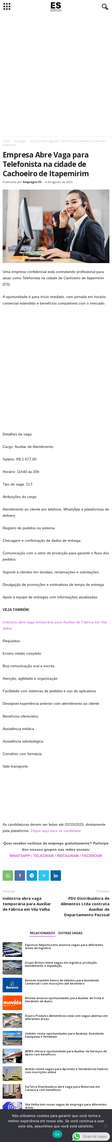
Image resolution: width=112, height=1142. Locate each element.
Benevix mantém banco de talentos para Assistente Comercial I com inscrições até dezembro (62, 981)
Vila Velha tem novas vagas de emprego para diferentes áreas (66, 1105)
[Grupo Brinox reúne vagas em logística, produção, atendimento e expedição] (12, 967)
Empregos (20, 141)
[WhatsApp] (8, 875)
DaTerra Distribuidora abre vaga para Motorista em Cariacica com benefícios (62, 1088)
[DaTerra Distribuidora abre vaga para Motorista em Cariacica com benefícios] (12, 1091)
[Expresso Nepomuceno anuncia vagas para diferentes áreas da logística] (12, 949)
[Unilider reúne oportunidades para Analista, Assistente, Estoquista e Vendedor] (12, 1038)
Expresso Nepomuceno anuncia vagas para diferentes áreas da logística (64, 946)
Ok (57, 1134)
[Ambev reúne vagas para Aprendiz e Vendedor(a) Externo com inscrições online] (12, 1073)
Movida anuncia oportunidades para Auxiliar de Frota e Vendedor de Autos (64, 999)
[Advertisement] (56, 75)
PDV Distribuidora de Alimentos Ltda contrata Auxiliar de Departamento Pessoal (85, 906)
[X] (44, 875)
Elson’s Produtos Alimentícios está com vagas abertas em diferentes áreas (66, 1017)
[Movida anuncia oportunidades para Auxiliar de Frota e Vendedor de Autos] (12, 1002)
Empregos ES (32, 182)
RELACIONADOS (42, 933)
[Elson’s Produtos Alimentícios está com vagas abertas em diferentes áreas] (12, 1020)
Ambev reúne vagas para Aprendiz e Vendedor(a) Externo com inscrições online (66, 1070)
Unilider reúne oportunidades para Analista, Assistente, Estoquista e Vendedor (64, 1034)
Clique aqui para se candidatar (55, 831)
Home (6, 141)
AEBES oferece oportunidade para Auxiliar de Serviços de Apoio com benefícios (66, 1052)
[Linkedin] (56, 875)
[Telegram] (32, 875)
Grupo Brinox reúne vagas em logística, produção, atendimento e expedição (61, 964)
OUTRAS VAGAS (70, 933)
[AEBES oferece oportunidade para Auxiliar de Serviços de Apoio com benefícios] (12, 1056)
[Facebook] (20, 875)
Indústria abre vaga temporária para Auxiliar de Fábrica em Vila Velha (27, 904)
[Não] (105, 1125)
